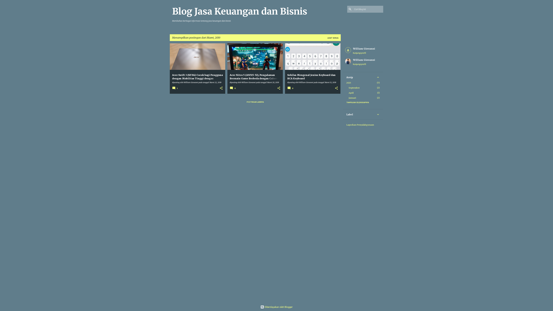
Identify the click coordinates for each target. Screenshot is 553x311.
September (354, 88)
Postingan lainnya (255, 102)
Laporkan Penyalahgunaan (360, 125)
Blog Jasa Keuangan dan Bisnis (239, 11)
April (351, 93)
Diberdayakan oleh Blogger (278, 307)
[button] (221, 88)
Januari (352, 98)
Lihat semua (332, 38)
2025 (348, 82)
